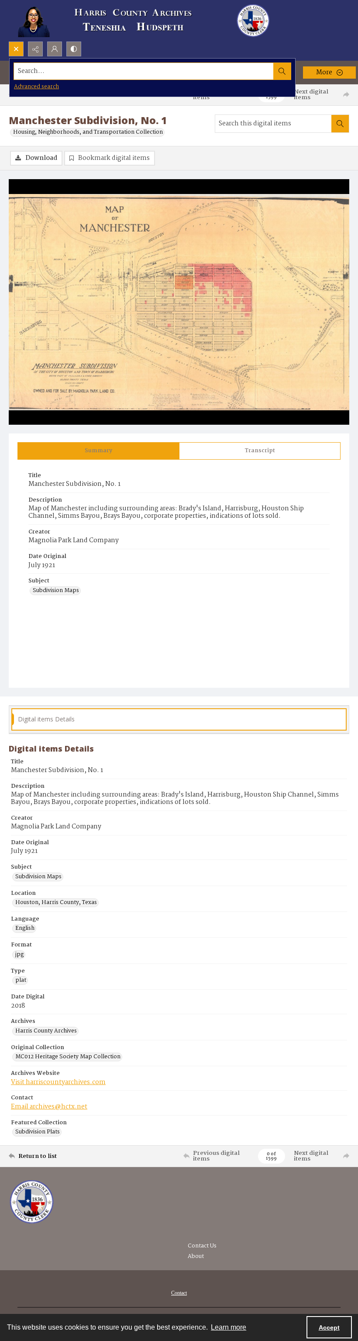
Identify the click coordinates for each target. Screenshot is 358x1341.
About (196, 1256)
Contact (179, 1293)
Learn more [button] (228, 1327)
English (24, 928)
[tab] (98, 451)
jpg (19, 954)
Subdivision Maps (56, 590)
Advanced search (36, 86)
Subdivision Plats (37, 1132)
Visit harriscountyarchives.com (58, 1082)
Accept (329, 1327)
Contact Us (202, 1246)
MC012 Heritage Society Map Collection (67, 1057)
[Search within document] (340, 123)
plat (20, 980)
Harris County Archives (46, 1031)
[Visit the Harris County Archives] (32, 1202)
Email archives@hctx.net (49, 1107)
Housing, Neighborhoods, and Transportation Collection (88, 132)
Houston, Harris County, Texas (56, 902)
